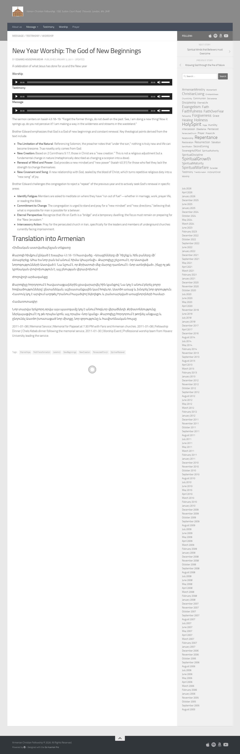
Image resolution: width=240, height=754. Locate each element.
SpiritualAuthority (210, 150)
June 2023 (187, 227)
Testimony (48, 26)
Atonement (211, 90)
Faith (205, 107)
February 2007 (189, 642)
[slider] (166, 82)
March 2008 (188, 591)
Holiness (201, 120)
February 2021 (189, 274)
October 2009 (189, 517)
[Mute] (158, 82)
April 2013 (187, 364)
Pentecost (213, 129)
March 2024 (188, 223)
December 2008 (190, 556)
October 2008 (189, 564)
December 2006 (190, 650)
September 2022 (190, 243)
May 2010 (187, 490)
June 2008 (187, 580)
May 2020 (187, 302)
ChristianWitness (212, 94)
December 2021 (190, 255)
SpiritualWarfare (195, 167)
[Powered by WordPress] (25, 747)
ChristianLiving (193, 94)
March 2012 (188, 407)
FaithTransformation (41, 352)
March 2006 (188, 685)
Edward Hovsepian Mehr (29, 59)
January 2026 (188, 196)
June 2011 (187, 443)
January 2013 (188, 376)
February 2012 (189, 411)
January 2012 (188, 415)
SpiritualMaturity (193, 163)
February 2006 (189, 689)
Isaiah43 (56, 352)
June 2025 (187, 204)
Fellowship (186, 116)
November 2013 (190, 353)
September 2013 (190, 356)
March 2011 (188, 450)
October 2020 (189, 290)
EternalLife (202, 102)
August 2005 (188, 709)
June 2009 (187, 533)
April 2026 (187, 192)
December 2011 (190, 419)
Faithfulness (192, 111)
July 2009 (186, 529)
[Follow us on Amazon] (221, 36)
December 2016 (190, 333)
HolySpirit (191, 124)
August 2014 (188, 337)
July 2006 (186, 670)
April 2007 (187, 635)
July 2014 (186, 341)
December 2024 (190, 212)
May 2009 (187, 537)
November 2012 (190, 384)
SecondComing (201, 146)
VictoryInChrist (214, 172)
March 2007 (188, 638)
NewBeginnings (70, 352)
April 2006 (187, 682)
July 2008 (186, 576)
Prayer (75, 26)
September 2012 (190, 392)
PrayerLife (210, 133)
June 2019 (187, 313)
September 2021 (190, 259)
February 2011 (189, 454)
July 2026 (186, 188)
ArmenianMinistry (193, 89)
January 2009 (188, 552)
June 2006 (187, 674)
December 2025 (190, 200)
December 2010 (190, 462)
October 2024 (189, 215)
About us (17, 26)
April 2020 (187, 306)
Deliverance (212, 98)
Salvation (216, 142)
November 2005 (190, 697)
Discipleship (189, 102)
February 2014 (189, 349)
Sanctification (187, 147)
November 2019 (190, 309)
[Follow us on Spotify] (215, 36)
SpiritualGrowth (196, 159)
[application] (92, 82)
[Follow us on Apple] (210, 36)
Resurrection (202, 142)
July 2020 (186, 294)
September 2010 (190, 474)
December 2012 (190, 380)
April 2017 (187, 329)
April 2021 (187, 266)
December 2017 (190, 325)
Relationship (187, 138)
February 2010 (189, 501)
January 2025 (188, 208)
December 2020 (190, 282)
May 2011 (187, 447)
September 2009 (190, 521)
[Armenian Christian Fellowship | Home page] (17, 11)
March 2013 (188, 368)
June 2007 (187, 627)
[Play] (16, 82)
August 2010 (188, 478)
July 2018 (186, 317)
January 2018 (188, 321)
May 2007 (187, 631)
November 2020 (190, 286)
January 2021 (188, 278)
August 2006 (188, 666)
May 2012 (187, 403)
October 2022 (189, 239)
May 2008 (187, 584)
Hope (205, 125)
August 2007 (188, 619)
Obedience (201, 129)
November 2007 (190, 607)
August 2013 (188, 360)
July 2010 (186, 482)
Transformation (200, 172)
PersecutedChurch (100, 352)
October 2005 (189, 701)
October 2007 (189, 611)
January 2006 (188, 693)
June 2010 (187, 486)
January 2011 (188, 458)
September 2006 (190, 662)
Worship (63, 26)
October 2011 (189, 427)
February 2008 (189, 595)
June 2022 (187, 247)
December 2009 (190, 509)
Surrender (214, 168)
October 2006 (189, 658)
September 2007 (190, 615)
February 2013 (189, 372)
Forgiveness (201, 116)
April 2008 (187, 588)
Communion (199, 98)
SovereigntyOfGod (191, 150)
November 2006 (190, 654)
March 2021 (188, 270)
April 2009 (187, 541)
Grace (216, 115)
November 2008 (190, 560)
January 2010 (188, 505)
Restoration (187, 142)
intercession (188, 129)
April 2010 (187, 494)
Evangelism (191, 107)
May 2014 (187, 345)
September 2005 (190, 705)
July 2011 (186, 439)
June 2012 (187, 400)
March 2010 (188, 497)
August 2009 (188, 525)
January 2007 (188, 646)
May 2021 (187, 262)
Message (31, 26)
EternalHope (25, 352)
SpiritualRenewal (118, 352)
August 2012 (188, 396)
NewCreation (84, 352)
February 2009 (189, 548)
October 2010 (189, 470)
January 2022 (188, 251)
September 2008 (190, 568)
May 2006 (187, 678)
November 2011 (190, 423)
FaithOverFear (214, 111)
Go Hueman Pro (52, 747)
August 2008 (188, 572)
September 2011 (190, 431)
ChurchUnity (187, 98)
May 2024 (187, 219)
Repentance (206, 137)
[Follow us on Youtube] (226, 36)
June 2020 (187, 298)
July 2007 (186, 623)
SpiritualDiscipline (192, 154)
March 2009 (188, 544)
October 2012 (189, 388)
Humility (212, 124)
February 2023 (189, 231)
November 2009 (190, 513)
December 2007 (190, 603)
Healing (187, 120)
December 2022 (190, 235)
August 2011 (188, 435)
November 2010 (190, 466)
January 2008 (188, 599)
